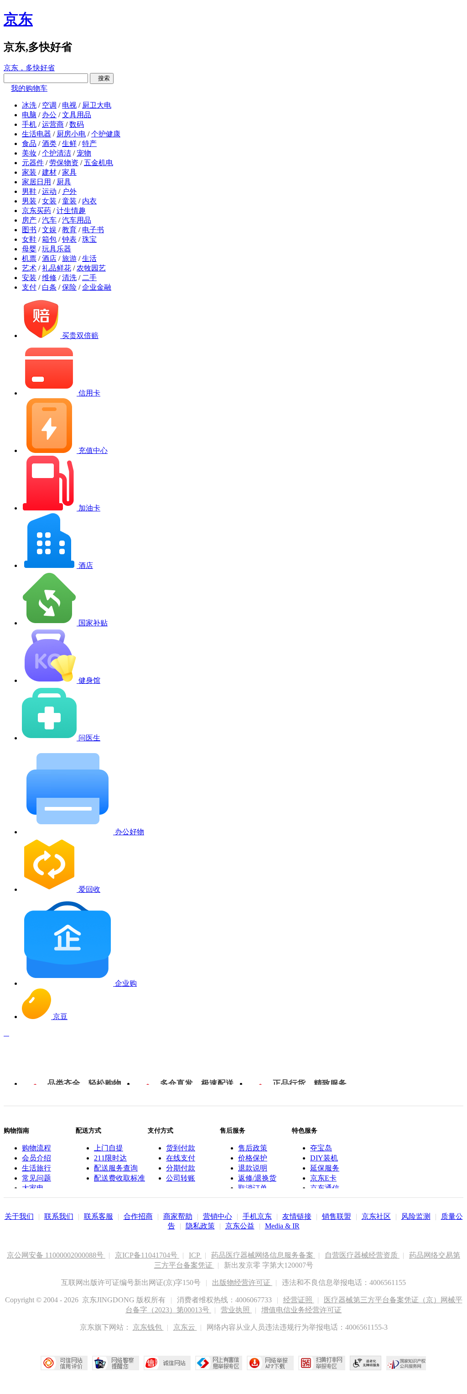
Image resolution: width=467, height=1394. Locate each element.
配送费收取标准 (119, 1178)
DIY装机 (324, 1158)
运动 (49, 191)
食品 (29, 143)
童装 (69, 201)
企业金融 (96, 287)
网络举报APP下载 (270, 1363)
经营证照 (298, 1300)
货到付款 (180, 1148)
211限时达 (110, 1158)
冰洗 (29, 105)
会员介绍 (36, 1158)
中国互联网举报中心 (218, 1363)
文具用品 (76, 115)
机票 (29, 258)
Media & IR (282, 1226)
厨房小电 (71, 134)
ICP (195, 1255)
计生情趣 (71, 210)
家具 (69, 172)
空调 (49, 105)
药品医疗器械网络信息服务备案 (263, 1255)
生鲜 (69, 143)
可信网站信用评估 (64, 1363)
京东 (18, 19)
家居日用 (36, 182)
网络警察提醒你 (115, 1363)
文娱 (49, 230)
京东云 (185, 1327)
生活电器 (36, 134)
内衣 (89, 201)
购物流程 (36, 1148)
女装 (49, 201)
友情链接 (296, 1216)
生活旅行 (36, 1168)
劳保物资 (63, 162)
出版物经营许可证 (242, 1282)
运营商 (53, 124)
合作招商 (138, 1216)
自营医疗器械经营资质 (362, 1255)
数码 (76, 124)
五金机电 (98, 162)
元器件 (33, 162)
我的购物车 (29, 88)
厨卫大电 (96, 105)
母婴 (29, 249)
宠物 (84, 153)
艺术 (29, 268)
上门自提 (108, 1148)
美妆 (29, 153)
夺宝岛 (321, 1148)
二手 (89, 277)
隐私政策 (200, 1226)
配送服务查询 (116, 1168)
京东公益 (239, 1226)
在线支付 (180, 1158)
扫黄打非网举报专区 (321, 1363)
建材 (49, 172)
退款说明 (252, 1168)
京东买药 (36, 210)
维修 (49, 277)
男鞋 (29, 191)
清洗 (69, 277)
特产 (89, 143)
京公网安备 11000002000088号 (56, 1255)
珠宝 (89, 239)
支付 (29, 287)
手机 (29, 124)
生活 (89, 258)
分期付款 (180, 1168)
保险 (69, 287)
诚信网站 (167, 1363)
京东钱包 (148, 1327)
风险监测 (416, 1216)
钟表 (69, 239)
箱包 (49, 239)
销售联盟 (336, 1216)
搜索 (101, 78)
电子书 (93, 230)
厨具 (64, 182)
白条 (49, 287)
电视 (69, 105)
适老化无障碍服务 (366, 1363)
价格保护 (252, 1158)
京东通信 (324, 1188)
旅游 (69, 258)
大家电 (33, 1188)
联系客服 (98, 1216)
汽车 (49, 220)
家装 (29, 172)
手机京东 (257, 1216)
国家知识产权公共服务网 (406, 1363)
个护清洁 (56, 153)
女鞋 (29, 239)
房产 (29, 220)
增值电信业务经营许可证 (301, 1310)
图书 (29, 230)
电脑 (29, 115)
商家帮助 (177, 1216)
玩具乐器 (56, 249)
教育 (69, 230)
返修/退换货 (257, 1178)
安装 (29, 277)
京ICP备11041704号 (147, 1255)
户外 (69, 191)
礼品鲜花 (56, 268)
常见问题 (36, 1178)
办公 (49, 115)
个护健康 (105, 134)
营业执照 (236, 1310)
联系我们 (58, 1216)
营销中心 (217, 1216)
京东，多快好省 (29, 68)
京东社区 (376, 1216)
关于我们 (19, 1216)
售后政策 (252, 1148)
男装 (29, 201)
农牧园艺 (91, 268)
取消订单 (252, 1188)
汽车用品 (76, 220)
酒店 (49, 258)
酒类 (49, 143)
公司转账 (180, 1178)
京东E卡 (323, 1178)
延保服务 (324, 1168)
